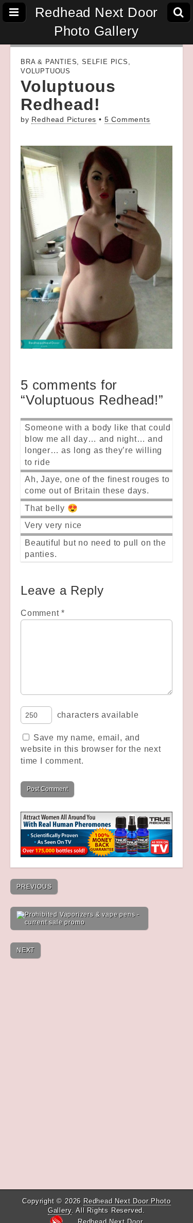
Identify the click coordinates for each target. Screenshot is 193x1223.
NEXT (25, 950)
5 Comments (127, 119)
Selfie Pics (105, 62)
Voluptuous (46, 71)
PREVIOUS (33, 886)
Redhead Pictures (63, 119)
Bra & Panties (49, 62)
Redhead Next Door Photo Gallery (97, 22)
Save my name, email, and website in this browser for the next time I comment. (91, 749)
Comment (43, 613)
